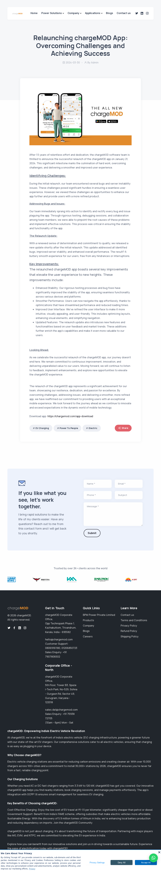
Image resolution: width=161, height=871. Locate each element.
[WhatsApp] (153, 858)
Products (88, 620)
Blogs (109, 13)
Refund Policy (129, 631)
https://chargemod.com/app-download (70, 416)
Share (125, 427)
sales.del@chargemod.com (61, 709)
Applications (92, 13)
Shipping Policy (130, 636)
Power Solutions (51, 13)
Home (34, 13)
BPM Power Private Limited (99, 615)
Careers (88, 636)
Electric (93, 428)
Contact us (123, 13)
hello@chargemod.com (59, 639)
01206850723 (69, 648)
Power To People (69, 428)
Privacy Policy (129, 625)
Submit (92, 533)
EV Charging (42, 428)
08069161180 (52, 648)
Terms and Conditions (134, 620)
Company (73, 13)
